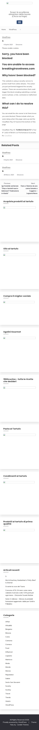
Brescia (8, 633)
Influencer (9, 652)
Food (7, 648)
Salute (7, 678)
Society (8, 686)
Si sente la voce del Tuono (15, 586)
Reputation (9, 675)
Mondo (8, 667)
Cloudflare (8, 135)
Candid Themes (23, 725)
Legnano (8, 656)
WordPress (6, 37)
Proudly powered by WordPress (15, 722)
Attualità (8, 625)
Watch (8, 701)
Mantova (8, 659)
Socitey (8, 690)
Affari (7, 622)
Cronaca (8, 644)
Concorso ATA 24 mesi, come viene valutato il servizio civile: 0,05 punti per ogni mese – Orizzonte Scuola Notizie (19, 592)
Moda (7, 663)
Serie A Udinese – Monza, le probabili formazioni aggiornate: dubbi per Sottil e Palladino (20, 601)
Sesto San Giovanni (12, 682)
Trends (8, 697)
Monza (8, 671)
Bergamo (8, 629)
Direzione (19, 44)
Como (7, 637)
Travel (7, 694)
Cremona (8, 641)
